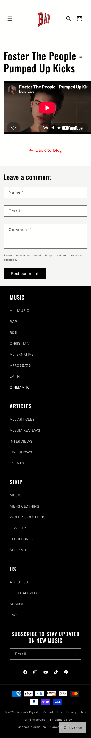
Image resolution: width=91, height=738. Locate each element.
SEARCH (17, 604)
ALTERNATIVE (22, 354)
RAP (13, 321)
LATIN (15, 376)
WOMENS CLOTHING (28, 517)
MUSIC (16, 495)
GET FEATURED (23, 593)
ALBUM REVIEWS (25, 430)
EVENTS (17, 463)
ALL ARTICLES (22, 419)
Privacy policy (76, 712)
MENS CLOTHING (25, 506)
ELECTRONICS (22, 539)
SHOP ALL (18, 550)
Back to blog (49, 150)
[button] (9, 18)
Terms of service (34, 719)
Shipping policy (61, 719)
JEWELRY (18, 528)
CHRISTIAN (19, 343)
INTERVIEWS (21, 441)
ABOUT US (19, 582)
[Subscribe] (75, 654)
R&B (13, 332)
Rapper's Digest (27, 712)
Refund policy (52, 712)
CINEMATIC (20, 387)
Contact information (32, 727)
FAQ (13, 615)
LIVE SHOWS (21, 452)
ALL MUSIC (19, 311)
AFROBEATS (20, 365)
